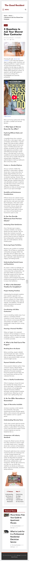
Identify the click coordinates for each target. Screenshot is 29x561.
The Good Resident (14, 5)
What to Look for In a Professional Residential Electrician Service (17, 536)
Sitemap (18, 555)
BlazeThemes (14, 557)
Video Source (7, 116)
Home (5, 25)
